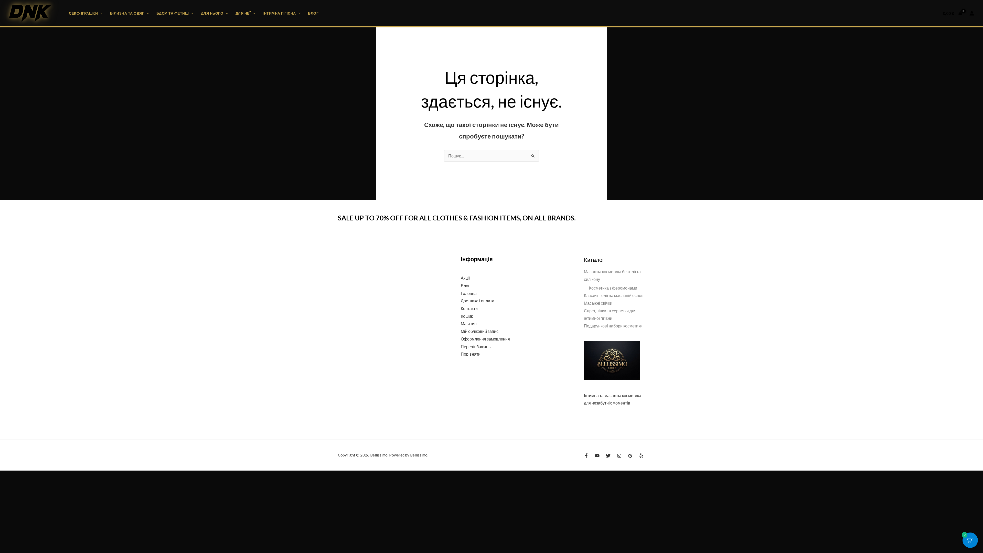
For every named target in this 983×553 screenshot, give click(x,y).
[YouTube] (597, 455)
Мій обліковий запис (479, 331)
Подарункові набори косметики (613, 325)
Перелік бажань (475, 346)
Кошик (467, 316)
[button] (100, 13)
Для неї (243, 13)
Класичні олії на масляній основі (614, 295)
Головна (469, 293)
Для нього (212, 13)
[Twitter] (608, 455)
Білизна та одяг (127, 13)
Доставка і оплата (477, 300)
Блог (313, 13)
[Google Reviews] (630, 455)
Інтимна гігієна (279, 13)
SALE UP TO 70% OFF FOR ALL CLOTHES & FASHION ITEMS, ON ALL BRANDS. (457, 218)
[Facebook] (586, 455)
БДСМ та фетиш (172, 13)
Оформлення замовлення (485, 338)
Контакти (469, 308)
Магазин (469, 323)
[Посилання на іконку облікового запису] (971, 13)
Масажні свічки (598, 303)
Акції (465, 277)
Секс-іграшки (83, 13)
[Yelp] (641, 455)
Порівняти (470, 354)
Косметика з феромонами (613, 287)
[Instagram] (619, 455)
